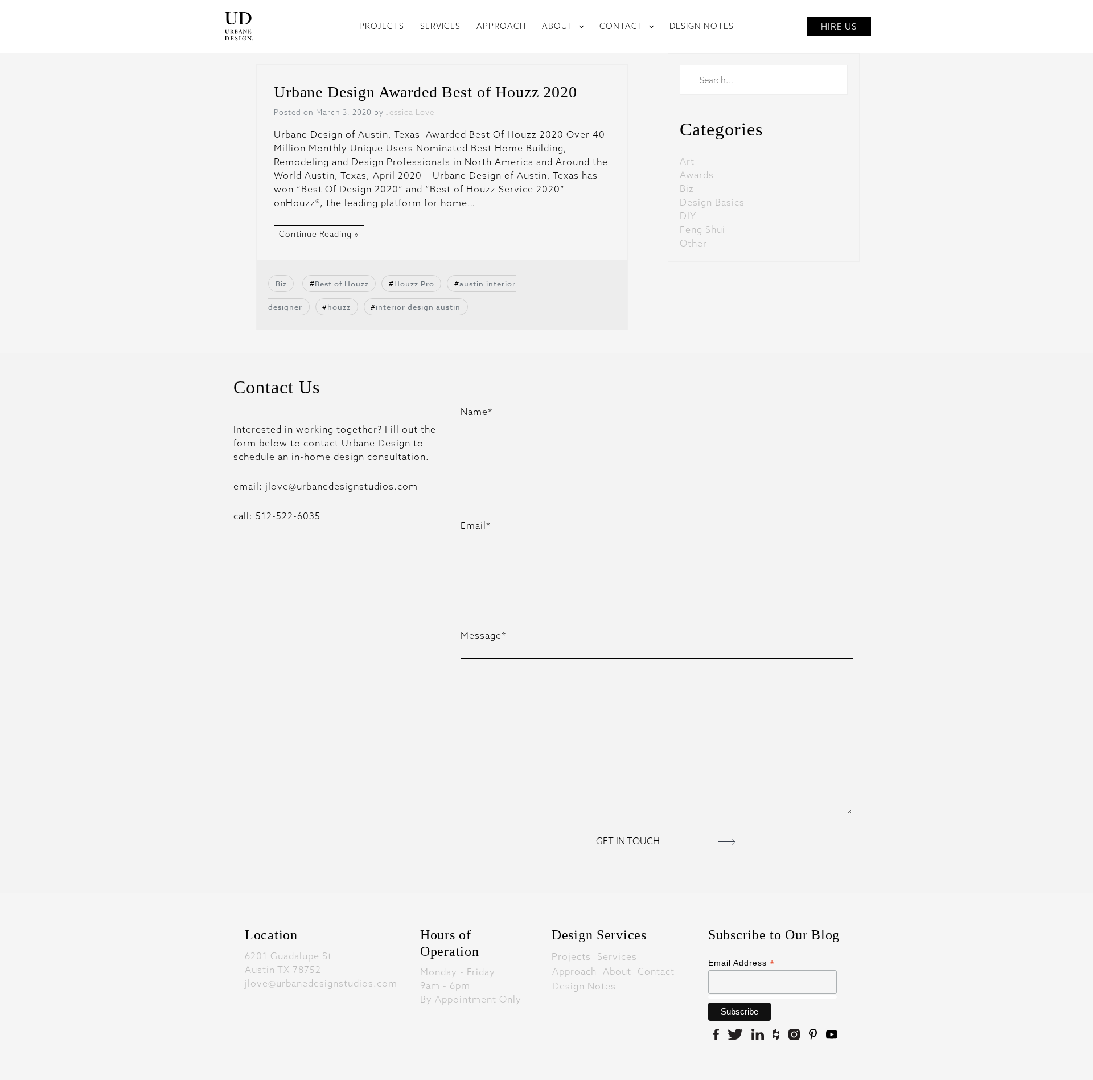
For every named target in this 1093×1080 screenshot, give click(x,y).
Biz (281, 283)
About (617, 971)
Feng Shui (702, 229)
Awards (697, 174)
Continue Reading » (319, 234)
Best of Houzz (342, 283)
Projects (571, 956)
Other (693, 243)
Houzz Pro (414, 283)
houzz (339, 307)
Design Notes (584, 985)
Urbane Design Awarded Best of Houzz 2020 (425, 92)
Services (617, 956)
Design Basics (712, 202)
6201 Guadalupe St (288, 956)
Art (687, 161)
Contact (656, 971)
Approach (574, 971)
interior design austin (418, 307)
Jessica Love (410, 112)
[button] (578, 26)
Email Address (741, 963)
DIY (688, 215)
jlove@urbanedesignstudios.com (321, 983)
